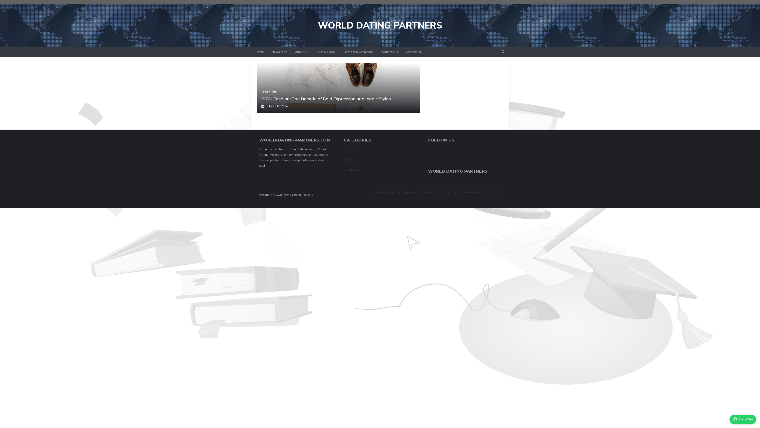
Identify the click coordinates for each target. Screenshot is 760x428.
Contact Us (492, 192)
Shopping (350, 170)
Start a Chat (746, 419)
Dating (348, 159)
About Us (393, 192)
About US (301, 52)
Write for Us (389, 52)
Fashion (349, 149)
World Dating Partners (380, 25)
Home (259, 52)
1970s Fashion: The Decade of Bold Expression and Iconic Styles (326, 98)
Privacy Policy (325, 52)
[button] (503, 52)
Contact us (413, 52)
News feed (279, 52)
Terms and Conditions (358, 52)
